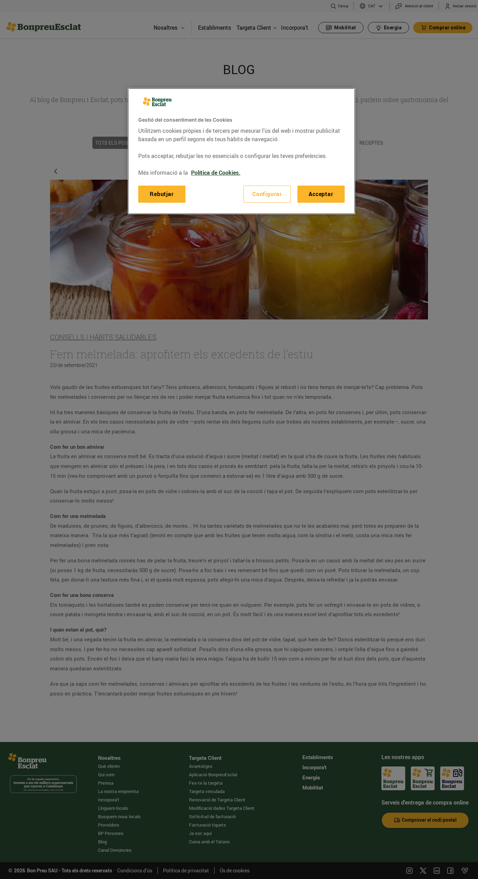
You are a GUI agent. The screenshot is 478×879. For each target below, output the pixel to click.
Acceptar (321, 194)
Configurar (267, 194)
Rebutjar (162, 194)
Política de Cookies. (215, 172)
